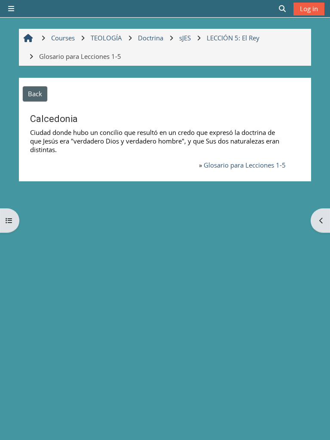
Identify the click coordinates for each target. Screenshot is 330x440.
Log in (309, 8)
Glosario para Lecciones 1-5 (245, 165)
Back (35, 93)
